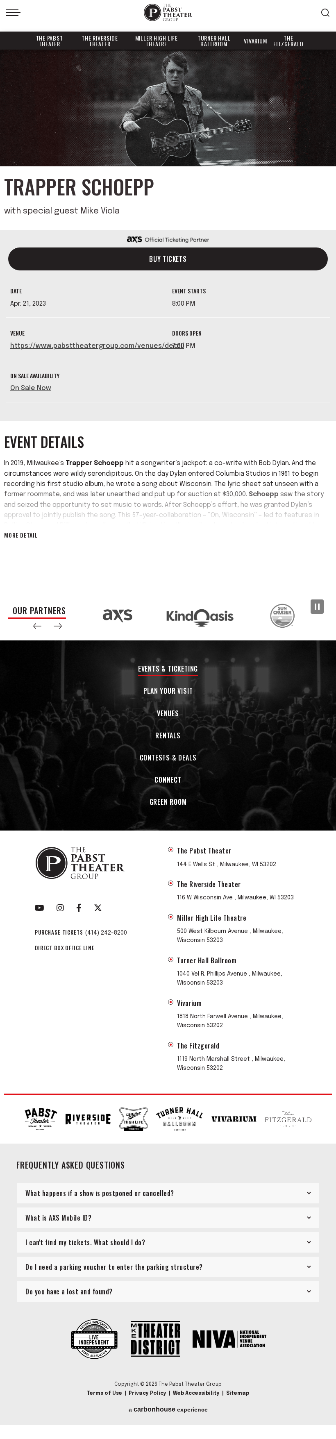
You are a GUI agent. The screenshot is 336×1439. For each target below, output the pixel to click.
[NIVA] (229, 1339)
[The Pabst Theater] (41, 1119)
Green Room (168, 802)
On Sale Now (30, 388)
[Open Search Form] (325, 12)
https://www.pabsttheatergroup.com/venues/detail (97, 346)
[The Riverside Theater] (88, 1119)
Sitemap (237, 1393)
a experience (168, 1409)
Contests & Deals (168, 758)
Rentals (168, 736)
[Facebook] (79, 908)
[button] (37, 626)
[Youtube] (39, 908)
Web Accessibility (196, 1393)
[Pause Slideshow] (317, 606)
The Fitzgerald (288, 41)
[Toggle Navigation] (13, 12)
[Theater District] (155, 1339)
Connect (168, 780)
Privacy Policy (147, 1393)
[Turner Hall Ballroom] (179, 1119)
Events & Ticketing (168, 669)
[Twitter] (98, 908)
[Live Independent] (94, 1340)
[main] (168, 320)
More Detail (21, 535)
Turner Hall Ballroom (214, 41)
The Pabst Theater (49, 41)
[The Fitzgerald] (288, 1119)
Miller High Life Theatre (156, 41)
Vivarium (255, 40)
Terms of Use (104, 1393)
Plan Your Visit (168, 691)
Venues (168, 714)
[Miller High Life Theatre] (133, 1119)
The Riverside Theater (100, 41)
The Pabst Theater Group (168, 12)
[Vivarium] (234, 1119)
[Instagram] (60, 908)
